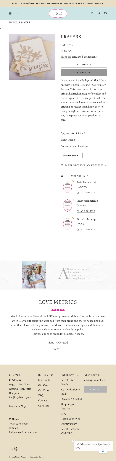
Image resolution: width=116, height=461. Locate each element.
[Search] (98, 13)
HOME (13, 22)
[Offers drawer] (16, 13)
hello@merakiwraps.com (23, 432)
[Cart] (105, 13)
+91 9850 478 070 (18, 423)
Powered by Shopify (37, 457)
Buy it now (83, 72)
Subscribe (96, 389)
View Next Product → (71, 155)
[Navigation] (10, 13)
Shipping (66, 56)
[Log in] (92, 14)
